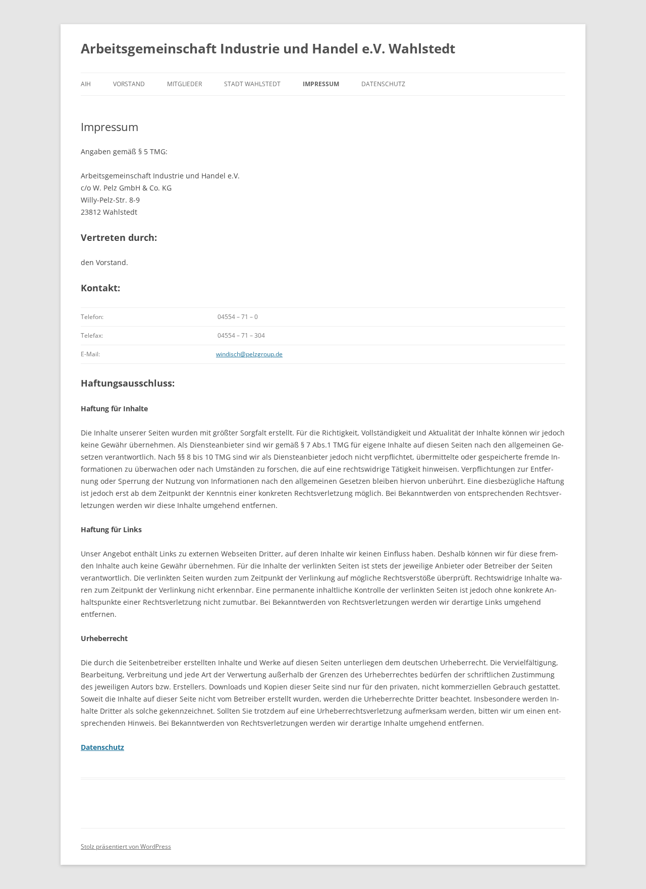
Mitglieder (184, 84)
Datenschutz (383, 84)
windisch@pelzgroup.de (249, 354)
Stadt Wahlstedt (252, 84)
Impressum (321, 84)
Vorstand (129, 84)
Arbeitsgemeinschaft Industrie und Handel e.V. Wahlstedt (268, 48)
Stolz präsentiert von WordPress (126, 846)
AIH (86, 84)
